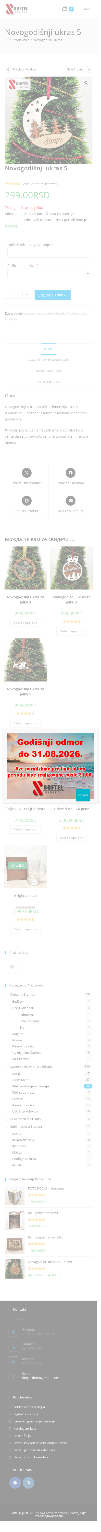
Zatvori (83, 795)
